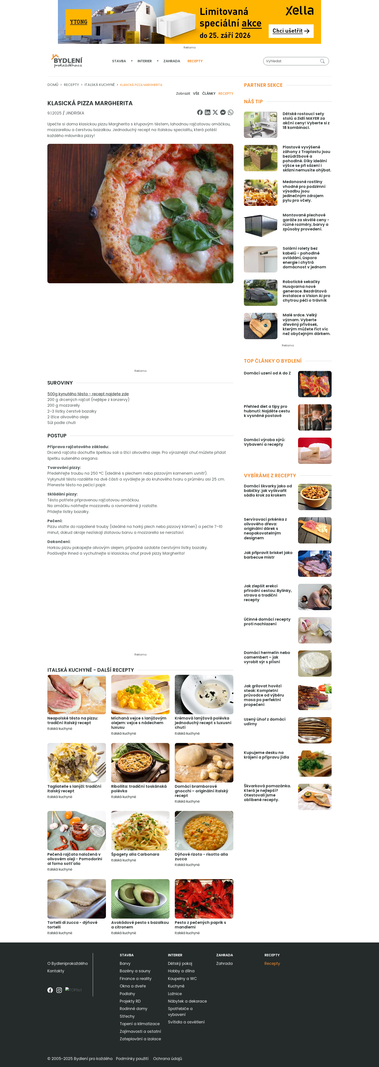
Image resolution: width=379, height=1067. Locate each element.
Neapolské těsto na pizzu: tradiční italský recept (72, 720)
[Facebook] (50, 991)
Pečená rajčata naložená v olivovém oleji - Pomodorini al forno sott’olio (74, 859)
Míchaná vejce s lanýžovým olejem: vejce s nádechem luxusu (138, 723)
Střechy (127, 1016)
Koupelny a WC (182, 978)
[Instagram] (59, 991)
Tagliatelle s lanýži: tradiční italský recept (74, 789)
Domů (52, 84)
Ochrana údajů (167, 1058)
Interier (145, 61)
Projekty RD (130, 1001)
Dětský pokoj (180, 963)
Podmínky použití (132, 1058)
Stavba (119, 61)
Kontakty (55, 971)
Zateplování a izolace (140, 1039)
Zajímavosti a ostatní (140, 1031)
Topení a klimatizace (140, 1023)
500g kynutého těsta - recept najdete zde (88, 394)
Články (209, 93)
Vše (196, 93)
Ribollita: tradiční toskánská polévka (139, 789)
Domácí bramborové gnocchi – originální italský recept (201, 791)
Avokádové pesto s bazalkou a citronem (140, 925)
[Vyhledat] (323, 61)
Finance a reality (136, 978)
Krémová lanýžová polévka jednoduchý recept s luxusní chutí (203, 723)
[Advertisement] (140, 334)
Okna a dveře (133, 986)
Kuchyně (176, 986)
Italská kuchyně (99, 84)
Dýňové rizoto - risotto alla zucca (201, 857)
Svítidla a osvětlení (186, 1022)
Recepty (195, 61)
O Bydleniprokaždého (67, 963)
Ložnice (175, 993)
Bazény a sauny (135, 971)
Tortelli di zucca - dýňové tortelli (72, 925)
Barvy (125, 963)
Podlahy (127, 993)
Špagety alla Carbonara (135, 854)
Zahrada (171, 61)
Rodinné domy (133, 1008)
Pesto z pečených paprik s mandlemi (200, 925)
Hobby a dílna (181, 971)
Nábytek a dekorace (187, 1001)
